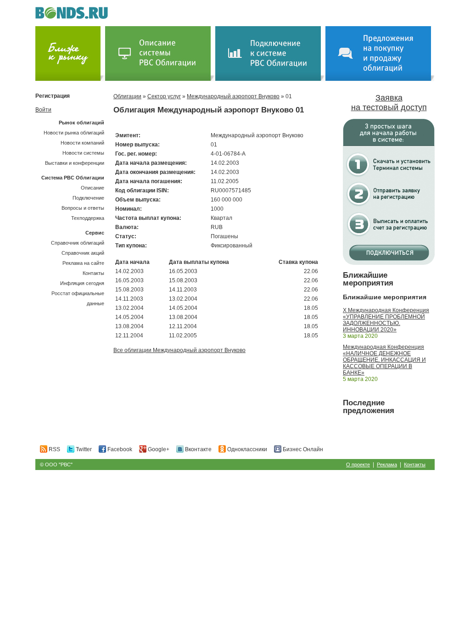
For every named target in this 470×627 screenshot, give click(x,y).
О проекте (358, 464)
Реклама (387, 464)
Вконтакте (198, 449)
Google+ (157, 449)
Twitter (83, 449)
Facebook (119, 449)
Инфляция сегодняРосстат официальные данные (77, 293)
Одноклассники (246, 449)
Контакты (93, 273)
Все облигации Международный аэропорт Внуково (179, 350)
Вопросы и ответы (83, 208)
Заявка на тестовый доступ (389, 102)
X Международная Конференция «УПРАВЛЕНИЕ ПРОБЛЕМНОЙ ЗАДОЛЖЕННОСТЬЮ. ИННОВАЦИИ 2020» (386, 320)
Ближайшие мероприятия (368, 279)
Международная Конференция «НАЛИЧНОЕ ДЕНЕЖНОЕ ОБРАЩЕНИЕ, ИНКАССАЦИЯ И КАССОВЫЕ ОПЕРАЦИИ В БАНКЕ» (384, 360)
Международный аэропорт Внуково (233, 96)
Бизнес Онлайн (302, 449)
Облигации (127, 96)
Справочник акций (83, 253)
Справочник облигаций (77, 243)
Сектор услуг (164, 96)
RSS (53, 449)
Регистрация (52, 96)
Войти (43, 109)
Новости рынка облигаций (74, 132)
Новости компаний (82, 143)
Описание (92, 187)
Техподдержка (87, 218)
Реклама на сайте (83, 263)
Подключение (88, 198)
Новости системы (83, 153)
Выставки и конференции (74, 163)
